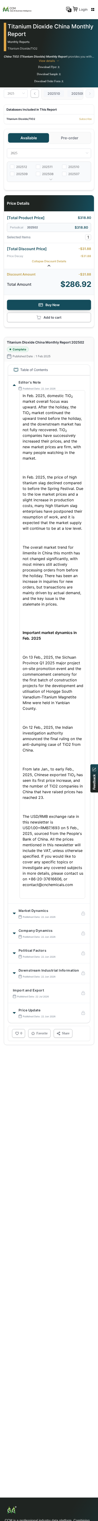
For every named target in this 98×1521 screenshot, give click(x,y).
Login (83, 9)
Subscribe (85, 119)
